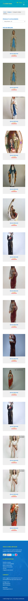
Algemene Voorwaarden (8, 566)
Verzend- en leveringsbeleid (8, 563)
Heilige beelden (14, 53)
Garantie (4, 568)
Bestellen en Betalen (7, 562)
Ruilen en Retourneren (7, 565)
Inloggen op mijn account (8, 570)
